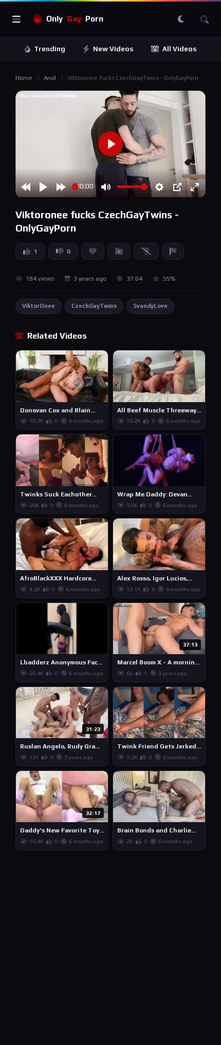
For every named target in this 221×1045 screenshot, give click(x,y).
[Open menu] (16, 19)
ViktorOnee (38, 306)
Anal (50, 77)
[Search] (204, 19)
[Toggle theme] (181, 19)
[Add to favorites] (99, 362)
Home (23, 77)
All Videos (179, 49)
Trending (49, 49)
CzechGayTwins (94, 306)
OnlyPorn (74, 18)
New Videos (113, 49)
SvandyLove (150, 306)
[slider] (75, 187)
